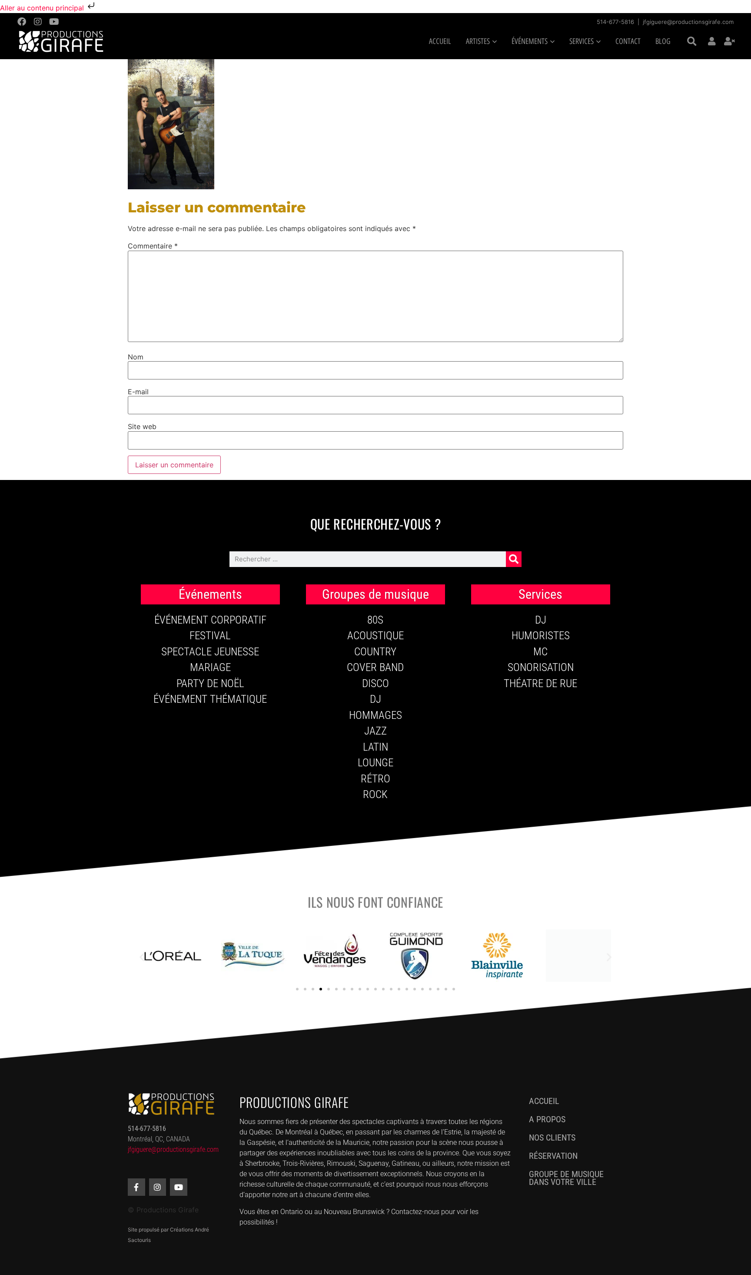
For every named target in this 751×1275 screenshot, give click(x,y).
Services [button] (581, 41)
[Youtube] (54, 21)
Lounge (375, 762)
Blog (663, 41)
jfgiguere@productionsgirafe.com (688, 21)
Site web (142, 426)
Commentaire (153, 245)
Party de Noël (210, 683)
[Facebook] (21, 21)
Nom (135, 356)
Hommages (375, 715)
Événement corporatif (210, 620)
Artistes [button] (478, 41)
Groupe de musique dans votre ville (566, 1178)
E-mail (138, 391)
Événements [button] (530, 41)
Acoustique (375, 635)
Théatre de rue (540, 683)
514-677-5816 (615, 21)
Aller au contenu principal (43, 7)
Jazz (375, 731)
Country (375, 651)
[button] (692, 42)
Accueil (440, 41)
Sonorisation (541, 667)
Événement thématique (210, 699)
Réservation (553, 1156)
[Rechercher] (514, 559)
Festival (210, 635)
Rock (375, 794)
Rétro (375, 778)
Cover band (375, 667)
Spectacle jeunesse (210, 651)
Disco (375, 683)
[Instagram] (37, 21)
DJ (375, 699)
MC (540, 651)
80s (375, 620)
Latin (375, 747)
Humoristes (541, 635)
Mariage (210, 667)
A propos (547, 1119)
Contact (628, 41)
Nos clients (552, 1137)
